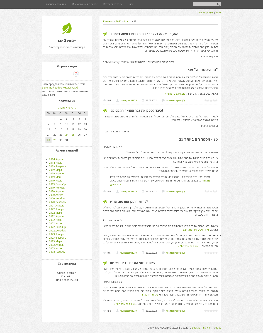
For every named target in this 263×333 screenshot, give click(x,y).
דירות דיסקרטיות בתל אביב (196, 229)
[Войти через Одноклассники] (82, 74)
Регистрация (206, 12)
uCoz (218, 327)
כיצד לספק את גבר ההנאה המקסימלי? (136, 110)
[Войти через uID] (51, 74)
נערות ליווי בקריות (149, 294)
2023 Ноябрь (57, 252)
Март (127, 21)
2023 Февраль (57, 237)
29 (54, 140)
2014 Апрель (56, 159)
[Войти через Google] (76, 74)
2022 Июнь (55, 219)
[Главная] (67, 32)
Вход (218, 12)
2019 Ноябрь (57, 187)
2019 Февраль (57, 166)
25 (73, 134)
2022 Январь (56, 209)
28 (48, 140)
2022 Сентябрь (58, 227)
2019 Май (55, 177)
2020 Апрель (56, 191)
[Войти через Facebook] (63, 74)
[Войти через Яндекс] (69, 74)
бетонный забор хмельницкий (60, 87)
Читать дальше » (175, 93)
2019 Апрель (56, 173)
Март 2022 (66, 108)
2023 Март (55, 241)
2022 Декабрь (57, 230)
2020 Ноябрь (57, 198)
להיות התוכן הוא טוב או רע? (129, 201)
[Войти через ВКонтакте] (57, 74)
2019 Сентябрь (58, 184)
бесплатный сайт (202, 327)
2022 (118, 21)
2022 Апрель (56, 216)
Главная (108, 21)
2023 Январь (56, 234)
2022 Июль (55, 223)
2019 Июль (55, 180)
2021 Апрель (56, 205)
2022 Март (55, 212)
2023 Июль (55, 248)
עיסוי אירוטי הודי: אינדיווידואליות (132, 263)
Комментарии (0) (175, 100)
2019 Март (55, 169)
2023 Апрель (56, 244)
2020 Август (56, 194)
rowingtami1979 (128, 100)
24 (66, 134)
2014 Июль (55, 162)
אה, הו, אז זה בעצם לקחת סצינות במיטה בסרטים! (144, 34)
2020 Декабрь (57, 202)
